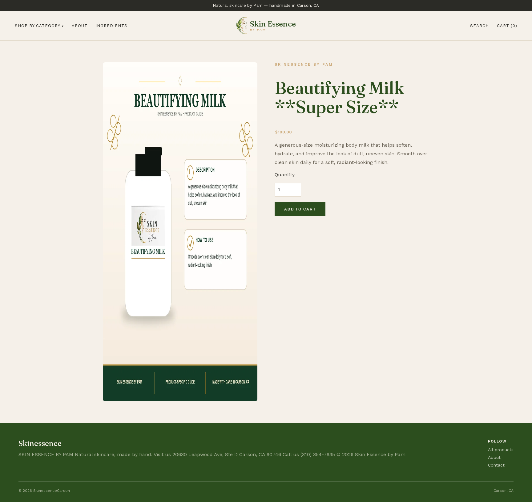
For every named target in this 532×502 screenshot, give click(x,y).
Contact (496, 465)
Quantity (285, 175)
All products (501, 449)
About (79, 25)
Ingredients (111, 25)
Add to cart (300, 209)
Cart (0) (507, 25)
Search (479, 25)
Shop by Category (37, 25)
